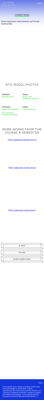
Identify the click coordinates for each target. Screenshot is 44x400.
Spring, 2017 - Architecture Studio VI (31, 98)
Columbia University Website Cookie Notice (19, 396)
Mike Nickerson (8, 97)
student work (22, 15)
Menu (40, 3)
